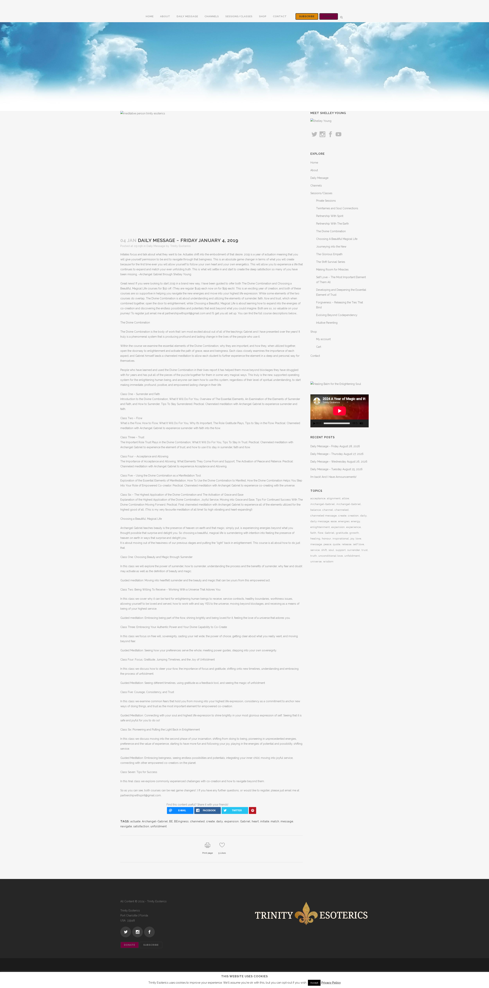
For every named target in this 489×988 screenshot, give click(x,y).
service (315, 550)
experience (353, 527)
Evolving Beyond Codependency (336, 315)
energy (355, 521)
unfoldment (159, 826)
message (287, 821)
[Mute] (361, 423)
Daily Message (156, 246)
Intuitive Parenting (327, 322)
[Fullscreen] (367, 423)
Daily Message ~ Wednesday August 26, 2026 (338, 461)
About (314, 170)
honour (326, 538)
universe (316, 561)
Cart (318, 346)
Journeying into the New (331, 246)
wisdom (328, 561)
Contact (315, 355)
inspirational (341, 538)
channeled (197, 821)
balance (315, 509)
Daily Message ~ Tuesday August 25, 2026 (336, 469)
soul (331, 550)
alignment (334, 498)
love (358, 538)
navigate (126, 826)
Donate (328, 16)
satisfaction (141, 826)
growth (354, 532)
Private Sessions (326, 200)
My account (323, 339)
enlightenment (320, 527)
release (346, 544)
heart (255, 821)
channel (327, 509)
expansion (231, 821)
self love (358, 544)
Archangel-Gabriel (155, 821)
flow (320, 532)
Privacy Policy (331, 982)
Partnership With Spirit (329, 215)
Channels (316, 185)
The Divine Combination (331, 231)
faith (313, 532)
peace (327, 544)
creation (353, 515)
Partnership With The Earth (332, 223)
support (341, 550)
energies (344, 521)
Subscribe (307, 16)
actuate (135, 821)
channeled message (323, 515)
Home (314, 162)
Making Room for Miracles (332, 269)
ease (334, 521)
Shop (313, 331)
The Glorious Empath (329, 254)
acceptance (317, 498)
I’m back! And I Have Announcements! (333, 476)
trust (365, 550)
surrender (353, 550)
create (210, 821)
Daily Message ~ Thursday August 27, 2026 (337, 453)
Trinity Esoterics (180, 246)
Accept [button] (314, 982)
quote (336, 544)
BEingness (181, 821)
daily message (319, 521)
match (275, 821)
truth (313, 555)
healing (315, 538)
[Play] (314, 423)
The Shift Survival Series (330, 261)
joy (352, 538)
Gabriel (245, 821)
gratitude (342, 532)
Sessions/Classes (321, 193)
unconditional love (330, 555)
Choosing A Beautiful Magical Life (336, 238)
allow (345, 498)
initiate (264, 821)
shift (324, 550)
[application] (339, 410)
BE (171, 821)
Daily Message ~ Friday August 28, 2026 (335, 446)
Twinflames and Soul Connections (337, 208)
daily (219, 821)
